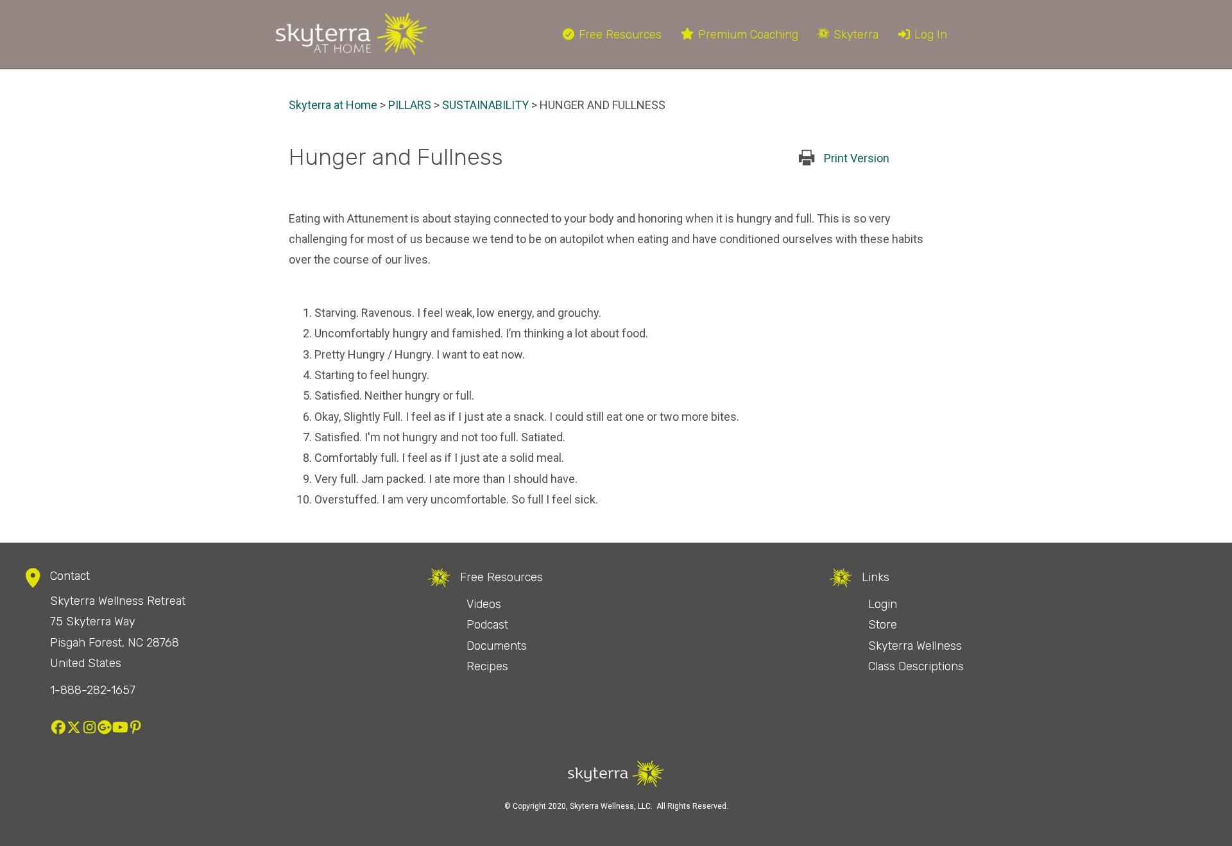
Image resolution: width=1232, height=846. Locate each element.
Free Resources (619, 35)
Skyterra (854, 35)
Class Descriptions (916, 666)
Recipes (487, 666)
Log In (929, 35)
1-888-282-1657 (92, 690)
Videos (483, 604)
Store (882, 625)
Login (882, 604)
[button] (58, 727)
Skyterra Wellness (915, 646)
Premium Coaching (746, 35)
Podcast (487, 625)
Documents (496, 646)
